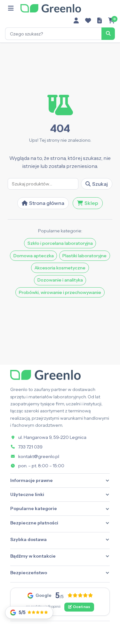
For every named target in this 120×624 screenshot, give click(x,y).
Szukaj (100, 184)
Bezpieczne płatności (34, 523)
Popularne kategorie (33, 508)
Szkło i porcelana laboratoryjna (60, 243)
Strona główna (46, 203)
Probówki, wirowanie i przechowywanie (60, 292)
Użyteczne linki (27, 494)
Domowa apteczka (33, 256)
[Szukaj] (108, 33)
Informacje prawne (31, 480)
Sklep (91, 203)
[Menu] (11, 8)
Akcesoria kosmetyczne (60, 268)
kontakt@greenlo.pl (38, 456)
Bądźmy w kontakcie (33, 556)
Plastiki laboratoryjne (84, 256)
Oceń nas (81, 607)
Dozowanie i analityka (60, 280)
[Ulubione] (88, 21)
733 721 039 (30, 447)
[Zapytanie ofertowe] (99, 21)
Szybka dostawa (28, 539)
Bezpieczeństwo (28, 572)
